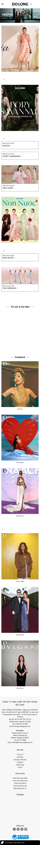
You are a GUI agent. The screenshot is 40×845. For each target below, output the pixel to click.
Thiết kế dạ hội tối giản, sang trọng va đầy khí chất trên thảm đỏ (19, 347)
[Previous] (3, 73)
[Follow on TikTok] (21, 829)
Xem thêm (5, 349)
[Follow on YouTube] (25, 829)
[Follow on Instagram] (18, 829)
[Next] (8, 73)
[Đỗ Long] (20, 4)
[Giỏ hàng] (31, 4)
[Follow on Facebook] (14, 829)
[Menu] (2, 4)
